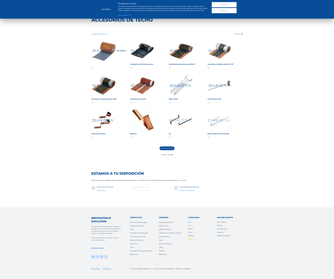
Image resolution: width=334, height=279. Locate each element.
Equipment (191, 239)
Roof (189, 225)
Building (190, 236)
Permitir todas (224, 4)
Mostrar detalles (123, 15)
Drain (189, 222)
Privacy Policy (95, 269)
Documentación (222, 229)
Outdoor (190, 229)
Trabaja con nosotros (223, 236)
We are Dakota (221, 222)
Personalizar (223, 10)
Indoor (190, 232)
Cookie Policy (107, 269)
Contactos (220, 232)
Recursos (220, 225)
